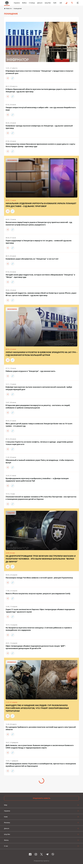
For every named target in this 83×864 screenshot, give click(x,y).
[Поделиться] (8, 78)
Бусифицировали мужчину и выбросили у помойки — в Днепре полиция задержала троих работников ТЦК (37, 479)
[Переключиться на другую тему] (66, 3)
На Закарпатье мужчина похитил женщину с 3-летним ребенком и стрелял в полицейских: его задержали (39, 629)
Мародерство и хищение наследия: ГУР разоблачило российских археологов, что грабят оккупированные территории (37, 708)
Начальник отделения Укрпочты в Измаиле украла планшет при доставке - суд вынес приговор (41, 205)
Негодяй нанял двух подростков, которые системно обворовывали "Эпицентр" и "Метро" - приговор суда (40, 276)
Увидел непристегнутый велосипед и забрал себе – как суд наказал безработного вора (41, 108)
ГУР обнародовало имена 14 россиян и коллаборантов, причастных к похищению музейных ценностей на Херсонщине (41, 765)
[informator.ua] (7, 3)
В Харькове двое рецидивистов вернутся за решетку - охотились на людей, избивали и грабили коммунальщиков (38, 406)
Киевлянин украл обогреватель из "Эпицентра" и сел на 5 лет (32, 259)
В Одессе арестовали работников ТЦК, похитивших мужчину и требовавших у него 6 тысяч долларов (39, 801)
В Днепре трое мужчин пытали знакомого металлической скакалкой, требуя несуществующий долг (39, 388)
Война (24, 3)
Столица (32, 3)
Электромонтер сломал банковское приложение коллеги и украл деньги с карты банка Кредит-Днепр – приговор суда (40, 145)
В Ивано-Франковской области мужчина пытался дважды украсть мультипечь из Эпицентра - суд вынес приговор (41, 90)
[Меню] (78, 3)
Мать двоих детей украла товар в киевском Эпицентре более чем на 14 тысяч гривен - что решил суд (39, 424)
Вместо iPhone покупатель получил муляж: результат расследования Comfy (38, 593)
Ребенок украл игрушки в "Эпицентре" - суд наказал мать (30, 371)
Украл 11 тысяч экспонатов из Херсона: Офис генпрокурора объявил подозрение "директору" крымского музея (40, 610)
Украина (17, 3)
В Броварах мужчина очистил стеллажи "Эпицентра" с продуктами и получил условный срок (39, 72)
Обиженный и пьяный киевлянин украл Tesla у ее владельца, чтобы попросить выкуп (40, 461)
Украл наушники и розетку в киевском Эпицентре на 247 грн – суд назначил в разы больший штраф (41, 353)
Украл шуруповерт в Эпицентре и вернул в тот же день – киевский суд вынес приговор (39, 241)
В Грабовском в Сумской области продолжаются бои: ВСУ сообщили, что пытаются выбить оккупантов (41, 856)
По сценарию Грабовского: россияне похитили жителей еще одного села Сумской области (41, 728)
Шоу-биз (48, 3)
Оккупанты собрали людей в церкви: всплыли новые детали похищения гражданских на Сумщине (37, 838)
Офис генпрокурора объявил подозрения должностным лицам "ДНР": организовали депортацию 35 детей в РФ (36, 647)
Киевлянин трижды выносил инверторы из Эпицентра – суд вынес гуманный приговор (39, 127)
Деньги (39, 3)
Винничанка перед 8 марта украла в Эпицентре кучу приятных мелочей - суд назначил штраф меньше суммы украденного (39, 223)
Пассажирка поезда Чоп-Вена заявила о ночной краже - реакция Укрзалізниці (39, 578)
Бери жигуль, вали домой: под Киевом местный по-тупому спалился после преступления (38, 819)
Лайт (55, 3)
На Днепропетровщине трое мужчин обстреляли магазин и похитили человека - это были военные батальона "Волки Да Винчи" (41, 559)
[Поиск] (72, 3)
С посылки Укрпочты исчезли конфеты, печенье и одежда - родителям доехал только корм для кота (39, 443)
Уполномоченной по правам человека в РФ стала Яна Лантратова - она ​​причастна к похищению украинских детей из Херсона (41, 498)
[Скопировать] (13, 78)
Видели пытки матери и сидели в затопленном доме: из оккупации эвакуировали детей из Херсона (41, 783)
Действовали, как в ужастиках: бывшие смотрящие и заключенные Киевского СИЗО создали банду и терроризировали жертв (40, 746)
